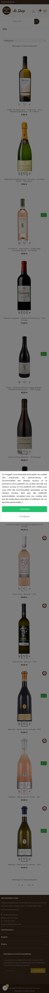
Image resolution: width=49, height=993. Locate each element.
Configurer (24, 516)
